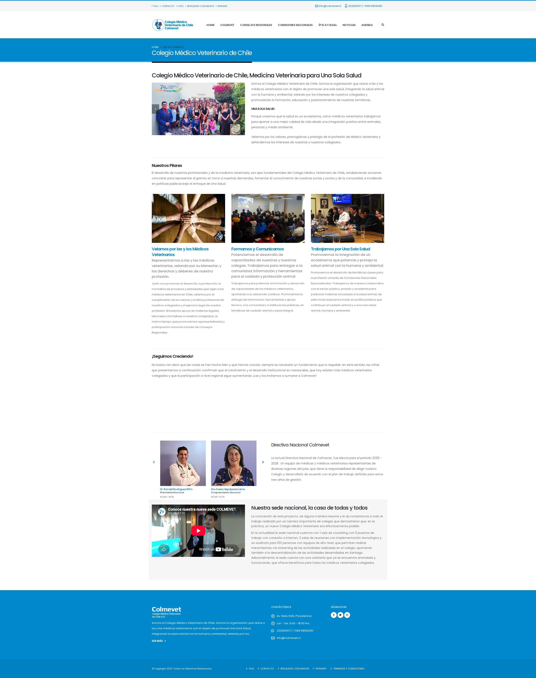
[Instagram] (347, 615)
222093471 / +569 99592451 (365, 6)
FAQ (155, 6)
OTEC (181, 6)
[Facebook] (334, 615)
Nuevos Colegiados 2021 (357, 407)
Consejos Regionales (238, 407)
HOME (210, 25)
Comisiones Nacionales (298, 407)
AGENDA (366, 25)
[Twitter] (340, 615)
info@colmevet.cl (330, 6)
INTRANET (223, 6)
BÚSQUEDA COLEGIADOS (200, 6)
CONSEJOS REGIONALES (256, 25)
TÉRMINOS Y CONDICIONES (348, 668)
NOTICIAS (349, 25)
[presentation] (155, 109)
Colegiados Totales (179, 407)
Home (155, 47)
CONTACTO (168, 6)
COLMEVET (227, 25)
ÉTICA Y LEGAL (328, 25)
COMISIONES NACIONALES (295, 25)
